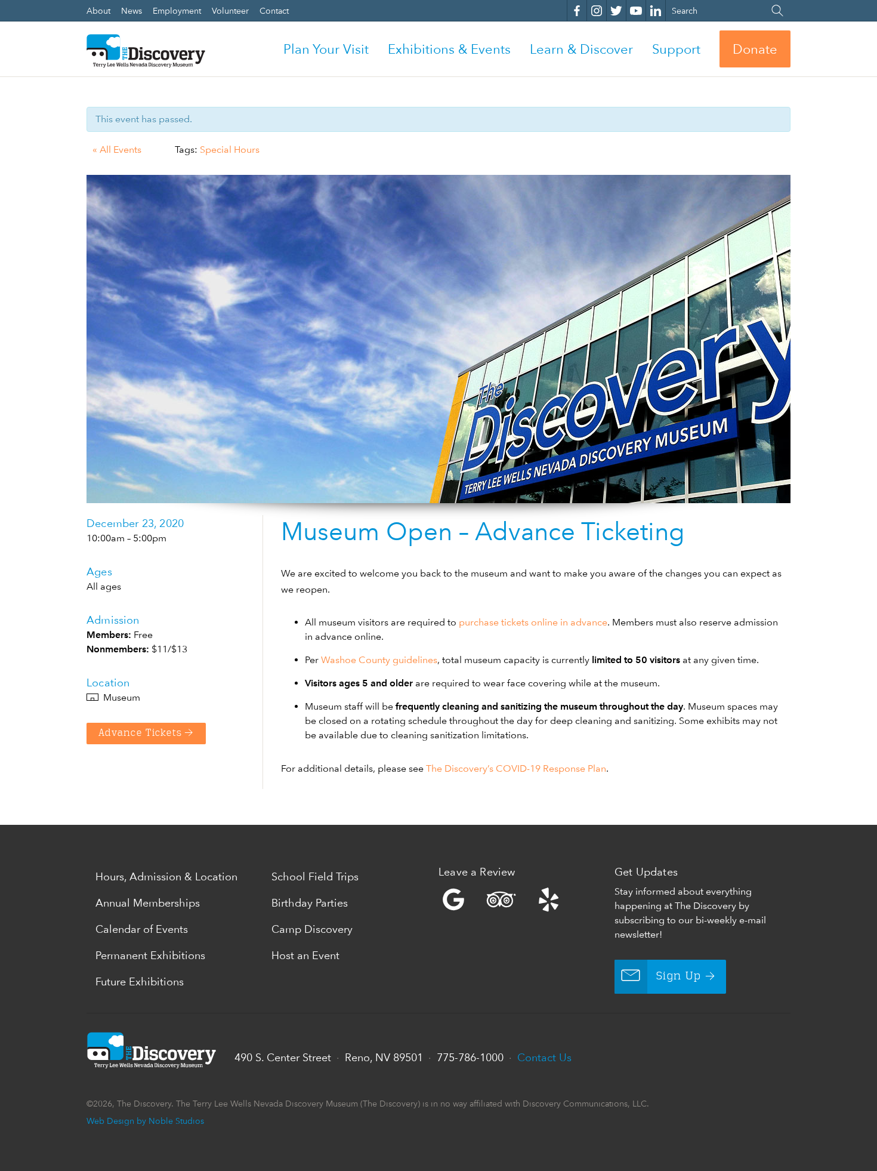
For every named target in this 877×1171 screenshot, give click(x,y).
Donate (755, 49)
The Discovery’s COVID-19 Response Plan (516, 768)
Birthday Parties (309, 902)
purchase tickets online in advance (533, 622)
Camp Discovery (312, 929)
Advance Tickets (140, 733)
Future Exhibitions (139, 981)
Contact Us (544, 1057)
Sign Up (678, 976)
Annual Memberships (147, 902)
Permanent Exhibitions (150, 955)
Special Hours (230, 149)
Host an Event (305, 955)
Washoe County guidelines (379, 659)
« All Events (116, 149)
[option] (438, 339)
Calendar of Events (141, 929)
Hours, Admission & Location (166, 876)
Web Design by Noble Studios (145, 1120)
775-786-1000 (470, 1057)
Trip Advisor (501, 899)
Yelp (523, 899)
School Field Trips (315, 876)
